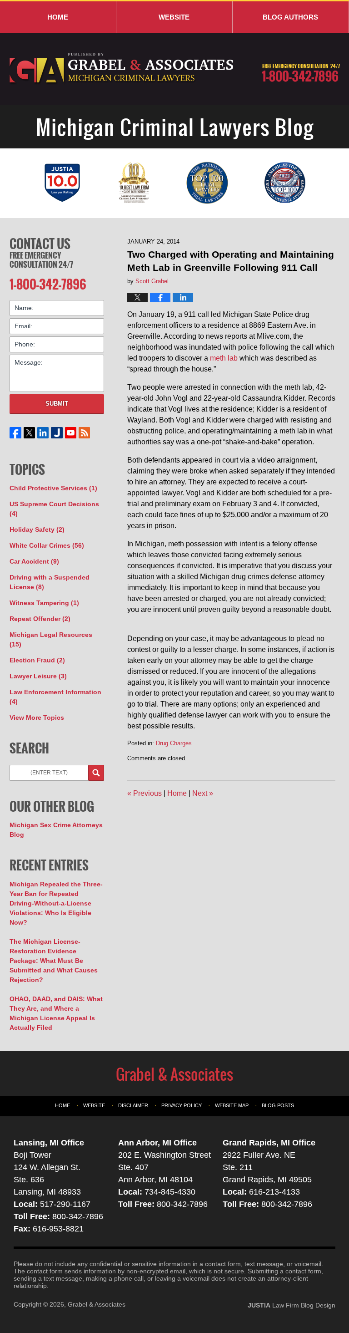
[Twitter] (29, 432)
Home (57, 17)
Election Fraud (37, 660)
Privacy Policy (181, 1105)
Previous (144, 793)
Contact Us (40, 243)
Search (96, 773)
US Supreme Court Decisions (54, 508)
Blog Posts (278, 1105)
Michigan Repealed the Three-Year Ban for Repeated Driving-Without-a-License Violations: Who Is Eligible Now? (56, 903)
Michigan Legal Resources (51, 639)
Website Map (232, 1105)
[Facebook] (15, 432)
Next (202, 793)
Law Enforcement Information (55, 696)
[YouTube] (70, 432)
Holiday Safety (37, 529)
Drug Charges (174, 743)
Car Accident (34, 561)
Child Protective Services (53, 488)
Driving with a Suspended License (50, 582)
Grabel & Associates (96, 1304)
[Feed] (84, 432)
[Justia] (57, 432)
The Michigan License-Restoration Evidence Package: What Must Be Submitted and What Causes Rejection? (54, 960)
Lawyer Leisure (38, 676)
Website (174, 17)
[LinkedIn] (43, 432)
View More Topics (37, 717)
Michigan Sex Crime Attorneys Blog (56, 829)
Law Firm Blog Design (291, 1305)
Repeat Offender (40, 618)
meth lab (224, 358)
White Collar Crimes (47, 545)
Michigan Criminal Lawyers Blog (122, 69)
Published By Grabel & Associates (301, 73)
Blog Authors (290, 17)
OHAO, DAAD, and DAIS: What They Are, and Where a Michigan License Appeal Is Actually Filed (56, 1013)
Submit (56, 403)
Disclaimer (133, 1105)
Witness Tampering (44, 602)
